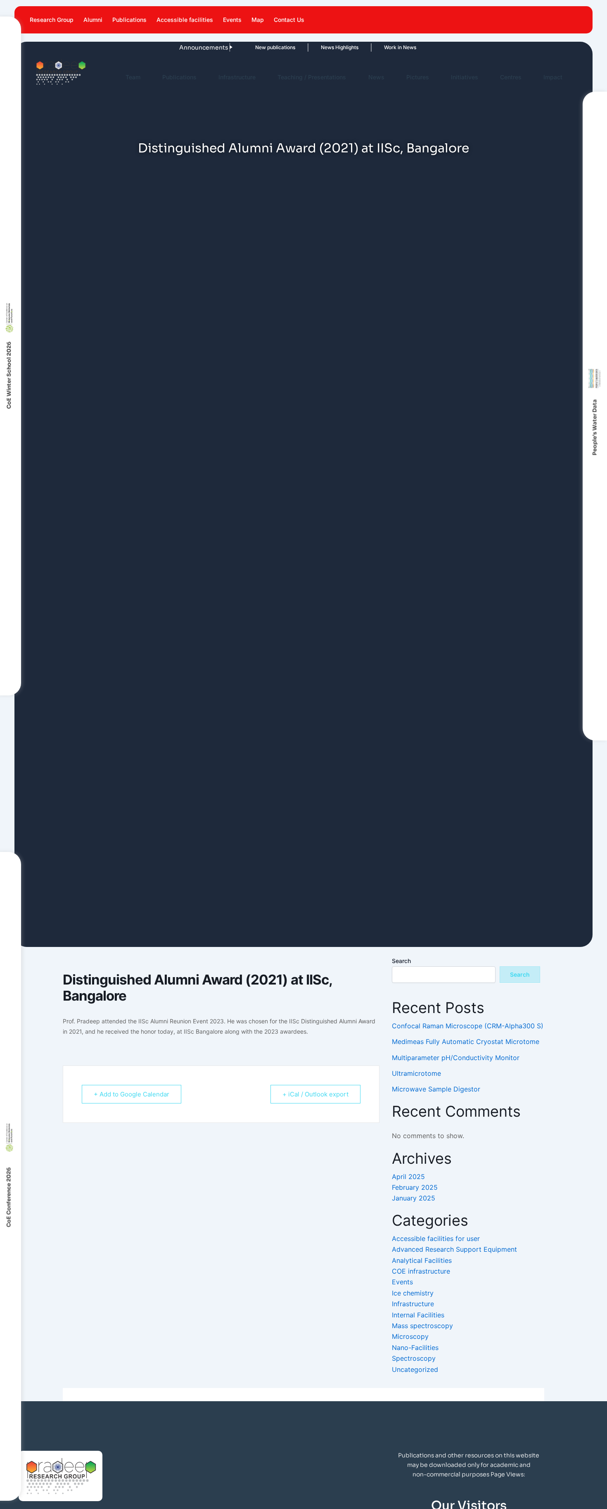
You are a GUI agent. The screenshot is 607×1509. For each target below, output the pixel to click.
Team (133, 77)
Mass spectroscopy (422, 1326)
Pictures (417, 77)
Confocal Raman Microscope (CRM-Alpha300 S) (467, 1026)
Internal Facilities (418, 1315)
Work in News (385, 47)
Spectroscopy (414, 1358)
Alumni (92, 19)
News (376, 77)
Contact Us (289, 19)
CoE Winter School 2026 (8, 375)
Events (232, 19)
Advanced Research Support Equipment (454, 1249)
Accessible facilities (184, 19)
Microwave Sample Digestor (436, 1089)
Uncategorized (415, 1369)
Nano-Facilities (415, 1347)
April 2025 (408, 1176)
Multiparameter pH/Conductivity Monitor (455, 1057)
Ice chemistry (413, 1293)
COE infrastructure (421, 1271)
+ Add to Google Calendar (131, 1094)
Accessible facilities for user (436, 1238)
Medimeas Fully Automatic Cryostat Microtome (465, 1041)
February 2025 (415, 1187)
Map (257, 19)
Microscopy (410, 1336)
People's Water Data (594, 427)
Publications (129, 19)
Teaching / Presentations (311, 77)
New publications (260, 47)
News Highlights (325, 47)
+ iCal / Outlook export (315, 1094)
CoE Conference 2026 (8, 1197)
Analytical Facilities (422, 1260)
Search (401, 960)
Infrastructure (237, 77)
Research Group (52, 19)
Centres (511, 77)
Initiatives (464, 77)
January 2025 (413, 1198)
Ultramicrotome (416, 1073)
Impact (552, 77)
